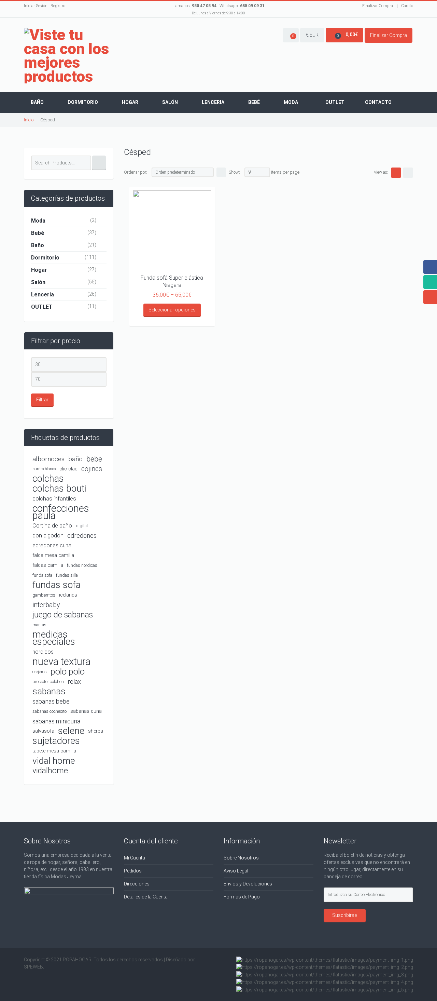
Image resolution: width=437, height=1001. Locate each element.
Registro (58, 5)
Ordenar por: (135, 172)
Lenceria (213, 102)
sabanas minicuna (56, 721)
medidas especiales (53, 638)
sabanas (49, 691)
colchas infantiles (54, 498)
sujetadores (56, 741)
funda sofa (42, 575)
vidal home (53, 761)
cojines (91, 469)
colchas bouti (59, 489)
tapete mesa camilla (54, 751)
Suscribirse (344, 915)
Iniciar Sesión (35, 5)
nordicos (43, 652)
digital (82, 525)
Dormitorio (83, 102)
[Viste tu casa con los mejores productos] (69, 55)
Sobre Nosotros (241, 857)
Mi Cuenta (134, 857)
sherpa (95, 731)
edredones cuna (51, 545)
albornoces (48, 459)
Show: (234, 172)
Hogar (130, 102)
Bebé (254, 102)
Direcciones (137, 883)
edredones (82, 535)
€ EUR (312, 35)
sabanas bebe (51, 701)
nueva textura (61, 662)
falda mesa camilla (53, 555)
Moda (291, 102)
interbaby (46, 605)
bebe (94, 459)
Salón (170, 102)
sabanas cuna (86, 711)
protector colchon (48, 681)
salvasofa (43, 731)
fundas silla (67, 575)
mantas (39, 624)
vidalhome (50, 770)
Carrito (407, 5)
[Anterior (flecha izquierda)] (12, 500)
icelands (68, 595)
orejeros (39, 671)
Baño (37, 102)
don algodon (48, 535)
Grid (396, 173)
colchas (48, 479)
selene (71, 731)
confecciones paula (60, 512)
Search (99, 163)
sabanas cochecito (49, 711)
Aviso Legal (236, 870)
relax (74, 681)
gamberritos (43, 595)
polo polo (68, 672)
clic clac (68, 469)
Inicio (28, 119)
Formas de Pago (242, 896)
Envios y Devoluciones (248, 883)
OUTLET (42, 307)
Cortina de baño (52, 525)
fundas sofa (56, 585)
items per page (285, 172)
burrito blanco (44, 469)
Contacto (378, 102)
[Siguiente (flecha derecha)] (425, 500)
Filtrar (42, 399)
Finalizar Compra (377, 5)
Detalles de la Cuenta (146, 896)
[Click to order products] (221, 172)
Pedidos (133, 870)
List (408, 173)
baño (75, 459)
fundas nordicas (82, 565)
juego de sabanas (62, 614)
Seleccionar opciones (172, 309)
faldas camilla (47, 565)
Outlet (334, 102)
